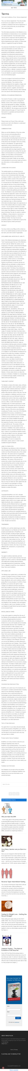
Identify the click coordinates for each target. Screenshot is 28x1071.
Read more (4, 1043)
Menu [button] (15, 7)
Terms (11, 1049)
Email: (8, 1011)
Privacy (16, 1049)
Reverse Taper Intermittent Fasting (13, 882)
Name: (8, 1006)
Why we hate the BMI (8, 817)
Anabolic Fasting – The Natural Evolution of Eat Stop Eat (11, 949)
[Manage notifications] (3, 1068)
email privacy (17, 1022)
